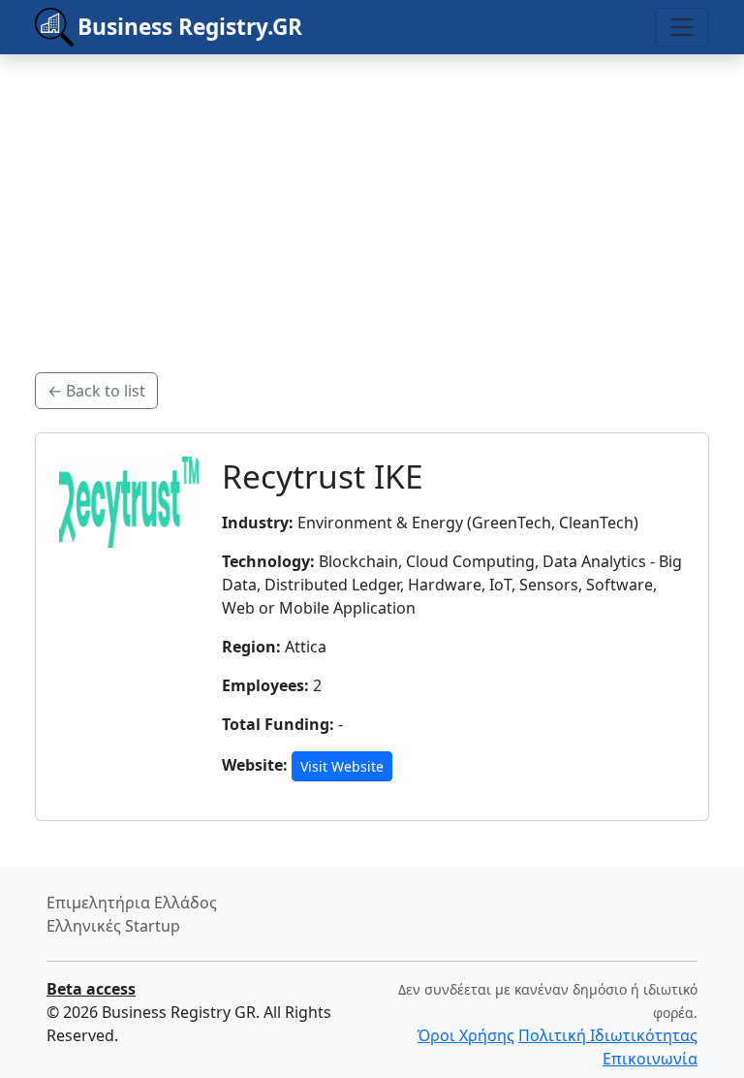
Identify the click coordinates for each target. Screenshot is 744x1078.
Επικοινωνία (650, 1058)
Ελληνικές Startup (113, 925)
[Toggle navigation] (682, 27)
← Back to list (96, 390)
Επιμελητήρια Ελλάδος (131, 902)
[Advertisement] (372, 190)
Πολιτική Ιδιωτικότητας (608, 1035)
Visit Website (342, 766)
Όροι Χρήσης (466, 1035)
